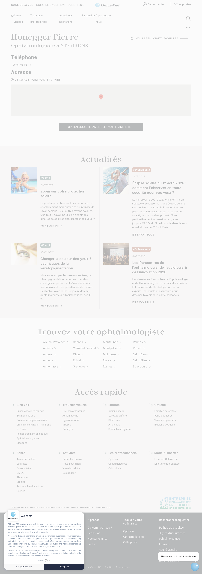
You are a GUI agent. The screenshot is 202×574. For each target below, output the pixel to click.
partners (24, 524)
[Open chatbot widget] (195, 567)
